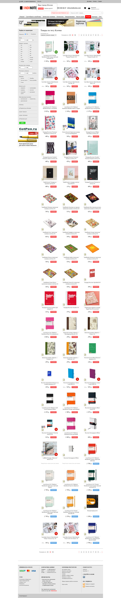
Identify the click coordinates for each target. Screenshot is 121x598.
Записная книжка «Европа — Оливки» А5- (50, 358)
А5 (30, 49)
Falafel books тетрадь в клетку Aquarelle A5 (71, 183)
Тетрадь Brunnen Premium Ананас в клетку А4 (71, 158)
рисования (32, 92)
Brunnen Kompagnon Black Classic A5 (92, 408)
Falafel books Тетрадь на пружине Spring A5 (49, 183)
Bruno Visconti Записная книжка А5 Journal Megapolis (71, 132)
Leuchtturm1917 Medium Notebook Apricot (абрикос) (71, 485)
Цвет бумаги (23, 111)
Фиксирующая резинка (25, 97)
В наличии (33, 34)
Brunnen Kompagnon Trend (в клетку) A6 (50, 433)
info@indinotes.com (74, 8)
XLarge (31, 57)
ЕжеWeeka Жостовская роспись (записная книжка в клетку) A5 (92, 208)
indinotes (32, 7)
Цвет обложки (23, 115)
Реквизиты (21, 583)
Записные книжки (49, 17)
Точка (22, 82)
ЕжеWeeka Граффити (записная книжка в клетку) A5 (71, 233)
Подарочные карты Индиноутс (59, 12)
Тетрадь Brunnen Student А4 (71, 307)
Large (22, 59)
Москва (39, 1)
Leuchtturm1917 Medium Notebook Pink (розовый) (71, 433)
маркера (23, 90)
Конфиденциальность (67, 578)
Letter (31, 61)
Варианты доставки (66, 571)
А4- (30, 45)
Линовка (21, 76)
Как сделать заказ (66, 569)
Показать (21, 34)
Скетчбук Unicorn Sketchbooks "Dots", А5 (92, 82)
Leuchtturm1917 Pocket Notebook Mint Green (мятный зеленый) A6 (50, 57)
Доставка (89, 1)
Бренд (21, 104)
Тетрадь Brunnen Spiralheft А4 (92, 282)
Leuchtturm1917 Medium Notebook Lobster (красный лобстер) (92, 459)
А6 (30, 51)
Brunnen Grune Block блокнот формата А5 (92, 358)
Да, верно (40, 8)
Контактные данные (24, 585)
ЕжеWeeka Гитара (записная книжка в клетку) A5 (92, 233)
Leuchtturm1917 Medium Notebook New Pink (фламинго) (50, 333)
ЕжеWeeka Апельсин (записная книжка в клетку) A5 (92, 258)
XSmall (22, 61)
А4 (21, 47)
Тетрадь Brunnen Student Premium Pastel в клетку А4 (92, 158)
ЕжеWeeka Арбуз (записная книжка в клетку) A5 (71, 258)
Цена (20, 38)
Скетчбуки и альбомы (33, 17)
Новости (85, 569)
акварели (23, 87)
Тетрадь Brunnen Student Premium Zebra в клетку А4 (50, 158)
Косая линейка (33, 80)
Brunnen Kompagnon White (92, 433)
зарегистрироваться (31, 1)
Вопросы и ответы (66, 577)
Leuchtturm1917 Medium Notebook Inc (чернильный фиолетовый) (92, 539)
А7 (21, 53)
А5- (21, 49)
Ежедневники (70, 17)
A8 (30, 53)
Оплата (95, 1)
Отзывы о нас (22, 582)
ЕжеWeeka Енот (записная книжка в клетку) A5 (50, 233)
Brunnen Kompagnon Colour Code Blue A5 (71, 383)
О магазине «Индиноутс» (25, 579)
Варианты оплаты (66, 572)
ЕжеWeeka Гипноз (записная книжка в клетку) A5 (50, 258)
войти (21, 1)
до (27, 40)
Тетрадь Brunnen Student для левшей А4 (50, 308)
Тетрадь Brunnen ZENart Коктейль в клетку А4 (92, 132)
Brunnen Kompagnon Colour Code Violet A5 (92, 383)
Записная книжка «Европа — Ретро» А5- (92, 333)
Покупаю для (23, 118)
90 (75, 35)
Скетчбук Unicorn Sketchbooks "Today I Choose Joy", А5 (50, 538)
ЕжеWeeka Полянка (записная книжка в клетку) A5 (50, 208)
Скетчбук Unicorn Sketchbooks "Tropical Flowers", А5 (71, 56)
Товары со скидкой (89, 584)
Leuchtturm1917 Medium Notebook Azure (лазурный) (92, 107)
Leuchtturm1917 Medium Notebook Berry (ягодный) (50, 107)
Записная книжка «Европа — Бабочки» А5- (71, 358)
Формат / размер (23, 43)
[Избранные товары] (85, 8)
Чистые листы (24, 80)
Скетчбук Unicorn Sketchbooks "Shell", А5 (50, 82)
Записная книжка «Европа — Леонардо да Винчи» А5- (71, 333)
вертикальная (24, 98)
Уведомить (96, 463)
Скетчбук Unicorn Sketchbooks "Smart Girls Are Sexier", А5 (71, 538)
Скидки (100, 1)
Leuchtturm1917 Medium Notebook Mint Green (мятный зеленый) (50, 512)
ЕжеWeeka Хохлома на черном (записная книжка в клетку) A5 (71, 208)
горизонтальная (33, 98)
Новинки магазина (89, 586)
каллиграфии (33, 87)
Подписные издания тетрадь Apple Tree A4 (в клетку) (92, 308)
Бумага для (22, 86)
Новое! (22, 17)
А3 (21, 45)
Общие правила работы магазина (70, 581)
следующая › (102, 35)
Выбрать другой (48, 8)
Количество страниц (24, 65)
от (19, 40)
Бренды (94, 17)
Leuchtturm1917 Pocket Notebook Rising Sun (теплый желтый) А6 (71, 512)
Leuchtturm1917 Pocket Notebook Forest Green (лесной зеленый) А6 (92, 486)
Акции (88, 17)
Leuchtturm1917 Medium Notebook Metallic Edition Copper (71, 107)
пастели (32, 90)
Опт (100, 17)
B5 (21, 55)
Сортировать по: (44, 33)
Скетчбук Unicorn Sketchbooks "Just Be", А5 (71, 82)
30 (70, 35)
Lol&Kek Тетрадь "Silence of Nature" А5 (50, 458)
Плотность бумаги (24, 71)
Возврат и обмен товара (68, 575)
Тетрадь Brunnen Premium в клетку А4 (92, 183)
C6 (21, 57)
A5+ (22, 51)
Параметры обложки (25, 108)
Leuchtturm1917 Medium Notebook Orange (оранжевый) (71, 408)
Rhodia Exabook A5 (92, 511)
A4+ (31, 47)
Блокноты (60, 17)
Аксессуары (80, 17)
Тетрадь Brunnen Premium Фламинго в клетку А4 (50, 132)
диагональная (24, 100)
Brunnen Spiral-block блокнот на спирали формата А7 (50, 383)
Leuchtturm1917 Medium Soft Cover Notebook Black (50, 408)
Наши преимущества (24, 580)
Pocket (31, 59)
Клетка (22, 78)
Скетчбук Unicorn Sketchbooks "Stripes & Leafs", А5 (92, 56)
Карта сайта (65, 584)
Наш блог (85, 571)
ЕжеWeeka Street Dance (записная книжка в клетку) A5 (50, 283)
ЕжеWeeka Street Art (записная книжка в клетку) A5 (71, 283)
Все (27, 34)
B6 (30, 55)
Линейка (32, 78)
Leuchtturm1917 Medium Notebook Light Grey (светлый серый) (50, 486)
